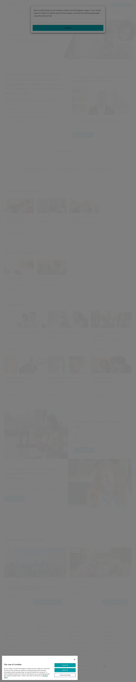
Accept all (65, 665)
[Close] (74, 659)
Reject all (65, 670)
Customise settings (65, 675)
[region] (40, 668)
